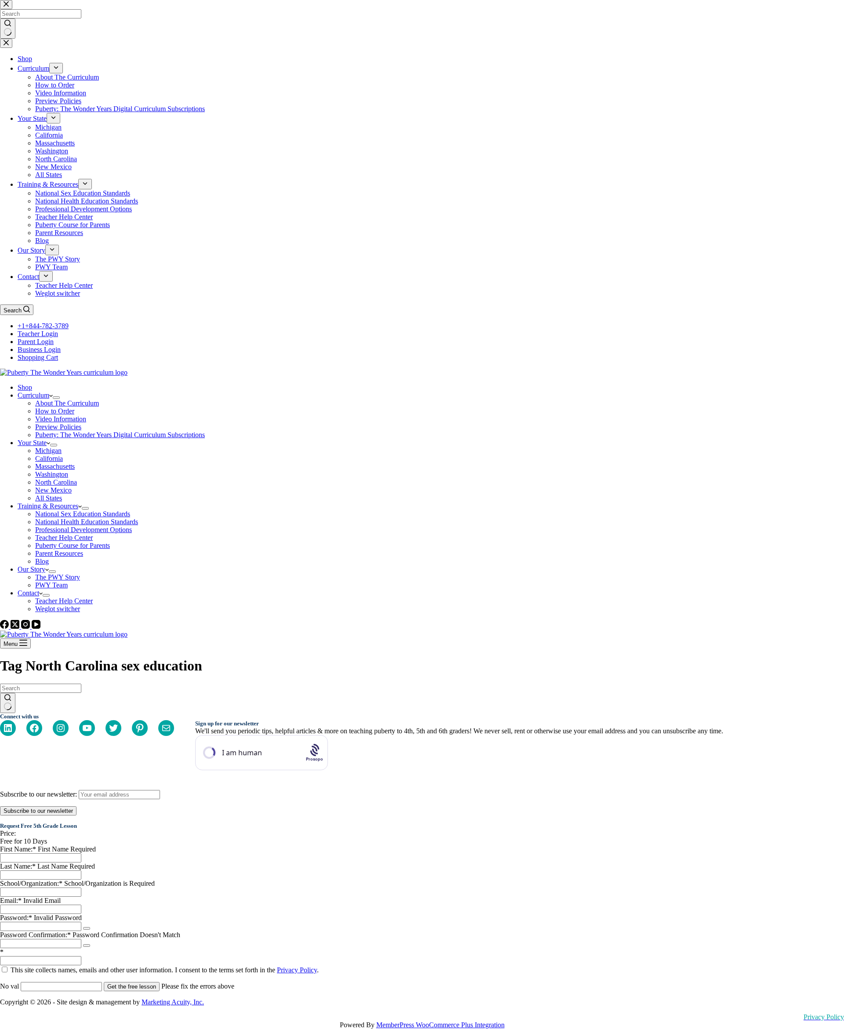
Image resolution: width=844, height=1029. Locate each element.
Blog (42, 561)
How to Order (54, 411)
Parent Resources (59, 553)
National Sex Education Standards (82, 514)
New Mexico (53, 490)
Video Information (60, 419)
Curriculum (33, 395)
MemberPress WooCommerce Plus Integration (440, 1025)
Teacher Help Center (64, 537)
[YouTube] (36, 626)
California (49, 458)
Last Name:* (18, 866)
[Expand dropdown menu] (56, 397)
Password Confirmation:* (35, 934)
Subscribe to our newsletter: (39, 794)
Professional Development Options (83, 529)
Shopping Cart (38, 357)
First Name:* (18, 849)
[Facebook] (5, 626)
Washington (51, 474)
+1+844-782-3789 (43, 326)
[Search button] (7, 703)
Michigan (48, 450)
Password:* (16, 917)
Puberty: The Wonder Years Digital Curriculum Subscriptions (120, 434)
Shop (25, 387)
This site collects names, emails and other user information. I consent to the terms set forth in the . (164, 970)
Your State (32, 442)
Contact (28, 593)
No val (9, 986)
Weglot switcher (57, 608)
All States (48, 498)
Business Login (39, 349)
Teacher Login (38, 333)
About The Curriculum (67, 403)
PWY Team (51, 585)
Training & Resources (48, 506)
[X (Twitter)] (16, 626)
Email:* (11, 900)
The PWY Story (57, 577)
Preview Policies (58, 427)
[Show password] (86, 928)
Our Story (31, 569)
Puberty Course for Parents (72, 545)
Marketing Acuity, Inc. (173, 1002)
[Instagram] (26, 626)
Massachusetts (55, 466)
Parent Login (36, 341)
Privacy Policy (297, 970)
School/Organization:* (32, 883)
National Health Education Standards (86, 521)
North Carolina (56, 482)
